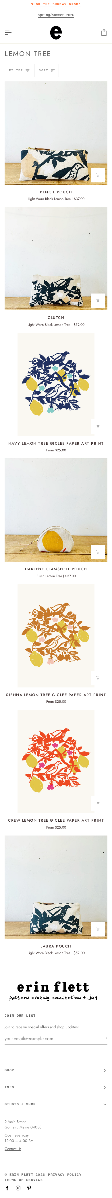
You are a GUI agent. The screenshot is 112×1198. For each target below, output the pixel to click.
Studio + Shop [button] (20, 1104)
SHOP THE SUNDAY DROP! (56, 4)
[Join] (102, 1037)
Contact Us (13, 1149)
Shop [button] (9, 1070)
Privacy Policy (64, 1175)
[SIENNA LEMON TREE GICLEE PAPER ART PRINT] (56, 635)
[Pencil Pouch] (56, 133)
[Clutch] (56, 258)
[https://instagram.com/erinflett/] (18, 1187)
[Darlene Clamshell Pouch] (56, 510)
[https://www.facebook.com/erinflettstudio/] (7, 1187)
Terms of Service (24, 1180)
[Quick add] (98, 426)
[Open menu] (13, 32)
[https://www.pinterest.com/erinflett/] (29, 1187)
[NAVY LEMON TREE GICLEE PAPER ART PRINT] (56, 384)
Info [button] (9, 1087)
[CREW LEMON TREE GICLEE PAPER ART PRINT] (56, 761)
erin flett (21, 1175)
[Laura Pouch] (56, 887)
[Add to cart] (98, 175)
